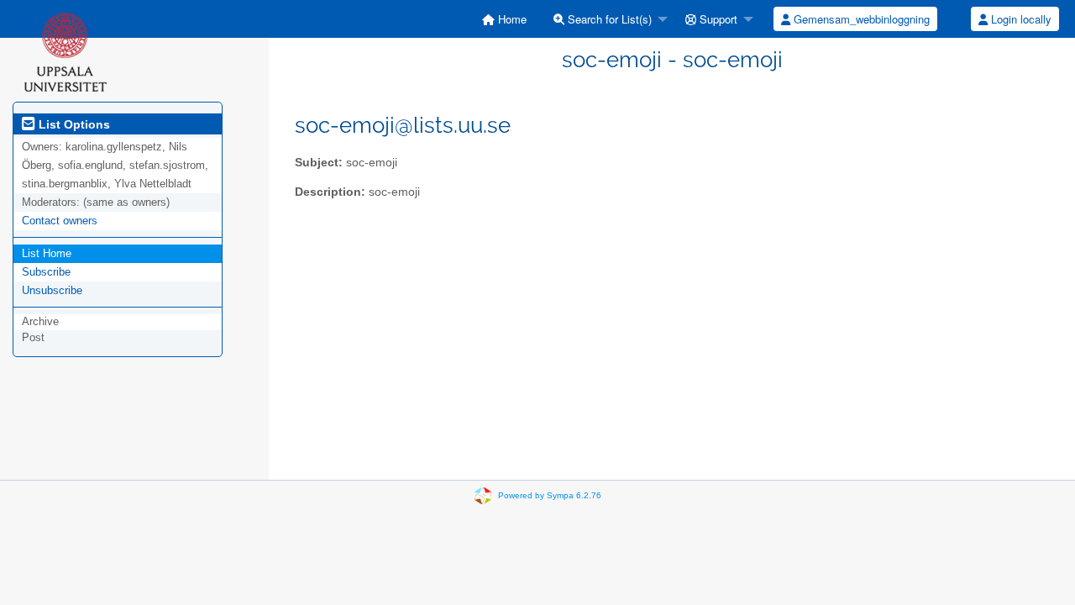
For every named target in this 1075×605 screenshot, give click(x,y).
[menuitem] (504, 19)
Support (716, 19)
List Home (46, 253)
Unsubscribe (52, 290)
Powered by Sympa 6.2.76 (549, 495)
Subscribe (46, 272)
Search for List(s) (608, 19)
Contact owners (59, 220)
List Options (72, 124)
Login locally (1019, 19)
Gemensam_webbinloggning (860, 19)
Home (511, 19)
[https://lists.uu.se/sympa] (65, 51)
